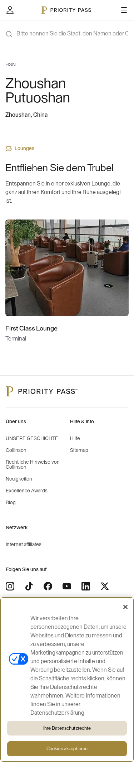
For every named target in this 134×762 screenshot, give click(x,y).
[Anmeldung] (10, 10)
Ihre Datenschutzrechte (67, 728)
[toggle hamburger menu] (124, 10)
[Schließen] (125, 607)
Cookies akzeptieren (67, 748)
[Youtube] (67, 586)
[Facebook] (48, 586)
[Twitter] (104, 586)
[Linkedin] (85, 586)
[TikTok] (29, 586)
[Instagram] (10, 586)
